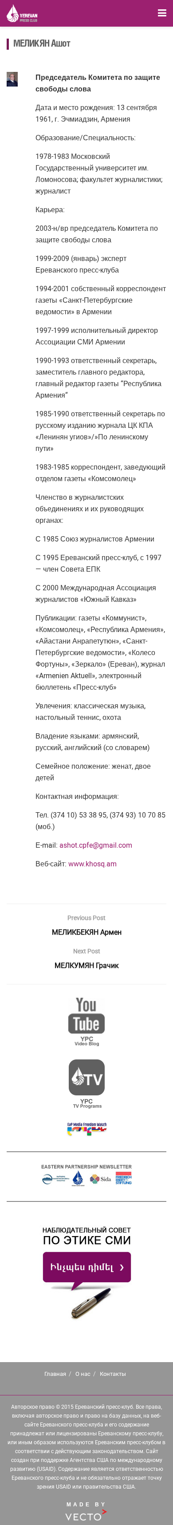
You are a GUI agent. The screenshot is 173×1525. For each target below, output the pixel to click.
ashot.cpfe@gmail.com (95, 845)
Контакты (113, 1374)
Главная (55, 1374)
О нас (82, 1374)
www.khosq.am (92, 864)
